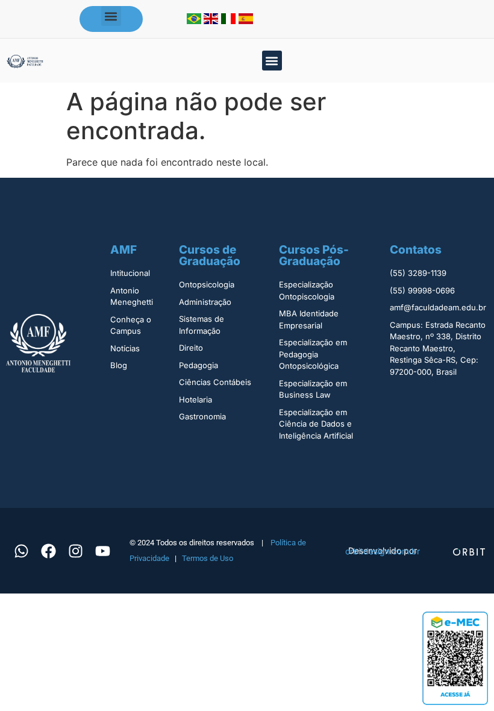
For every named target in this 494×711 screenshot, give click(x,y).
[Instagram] (75, 551)
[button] (111, 16)
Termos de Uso (207, 558)
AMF (123, 250)
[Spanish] (246, 20)
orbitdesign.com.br (382, 551)
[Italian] (230, 20)
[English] (212, 20)
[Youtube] (102, 551)
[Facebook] (48, 551)
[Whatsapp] (21, 551)
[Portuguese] (195, 20)
